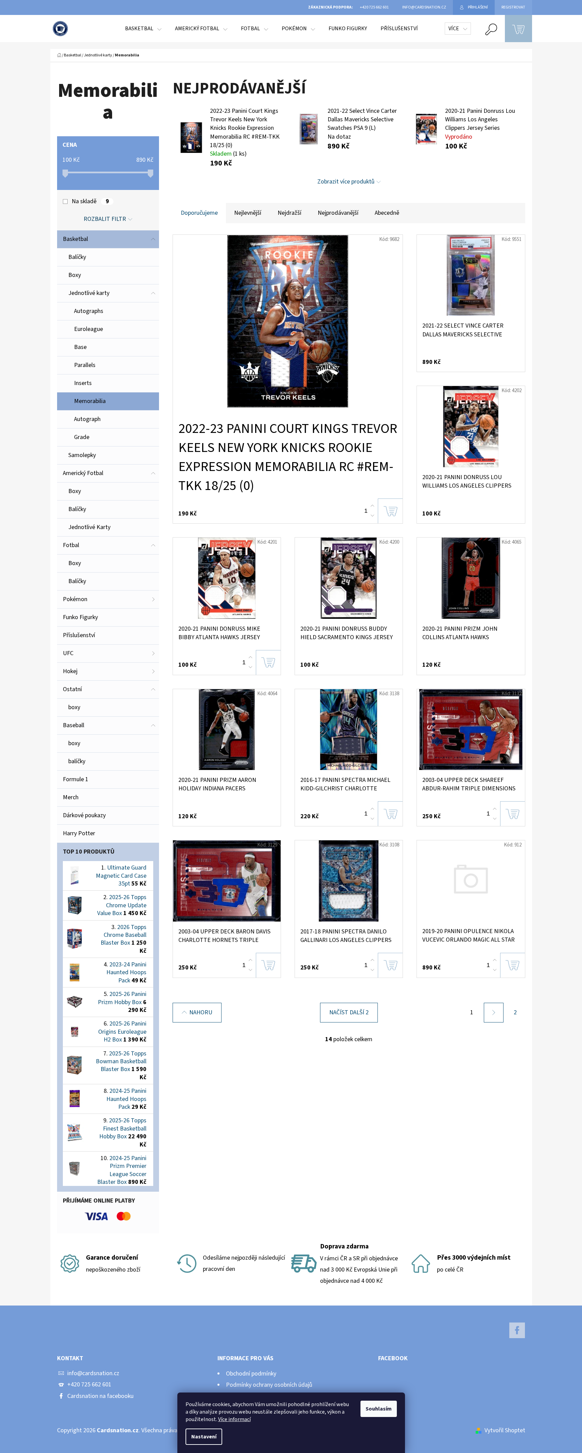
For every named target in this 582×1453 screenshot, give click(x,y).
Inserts (83, 383)
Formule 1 (75, 779)
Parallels (84, 365)
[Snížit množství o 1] (372, 515)
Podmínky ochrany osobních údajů (269, 1385)
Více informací (234, 1419)
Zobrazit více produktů (345, 181)
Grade (81, 437)
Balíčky (77, 257)
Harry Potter (79, 833)
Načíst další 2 (349, 1012)
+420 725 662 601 (89, 1384)
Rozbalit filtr (105, 219)
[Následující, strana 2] (494, 1012)
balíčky (76, 761)
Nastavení (203, 1436)
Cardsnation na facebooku (100, 1396)
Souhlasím (379, 1409)
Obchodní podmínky (251, 1373)
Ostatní (72, 689)
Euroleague (88, 329)
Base (80, 347)
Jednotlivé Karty (89, 527)
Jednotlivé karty (88, 293)
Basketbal (75, 239)
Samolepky (82, 455)
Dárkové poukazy (84, 815)
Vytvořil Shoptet (504, 1430)
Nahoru (200, 1012)
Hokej (70, 671)
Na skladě (90, 201)
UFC (68, 653)
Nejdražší (289, 213)
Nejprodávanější (338, 213)
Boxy (74, 275)
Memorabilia (90, 401)
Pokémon (75, 599)
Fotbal (71, 545)
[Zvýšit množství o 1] (372, 506)
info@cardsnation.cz (93, 1373)
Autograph (87, 419)
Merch (70, 797)
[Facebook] (517, 1330)
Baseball (73, 725)
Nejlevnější (247, 213)
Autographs (88, 311)
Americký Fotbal (83, 473)
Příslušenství (79, 635)
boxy (74, 707)
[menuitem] (143, 28)
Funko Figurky (80, 617)
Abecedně (387, 213)
